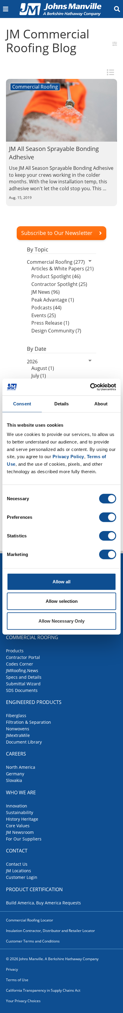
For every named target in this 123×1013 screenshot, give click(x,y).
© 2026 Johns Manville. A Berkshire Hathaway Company (52, 958)
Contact (16, 850)
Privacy (12, 969)
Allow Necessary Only (61, 620)
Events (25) (43, 315)
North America (20, 767)
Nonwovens (17, 729)
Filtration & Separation (28, 722)
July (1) (38, 375)
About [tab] (100, 403)
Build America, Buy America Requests (43, 903)
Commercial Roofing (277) (56, 262)
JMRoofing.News (22, 670)
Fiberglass (16, 715)
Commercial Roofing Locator (29, 920)
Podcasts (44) (46, 307)
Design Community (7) (56, 330)
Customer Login (21, 877)
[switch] (107, 517)
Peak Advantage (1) (52, 299)
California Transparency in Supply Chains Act (43, 990)
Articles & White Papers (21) (62, 268)
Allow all (61, 581)
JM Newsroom (20, 832)
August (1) (42, 368)
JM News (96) (45, 292)
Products (15, 651)
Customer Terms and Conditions (33, 941)
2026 (32, 361)
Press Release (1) (50, 323)
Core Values (18, 825)
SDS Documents (22, 690)
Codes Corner (19, 664)
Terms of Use (17, 979)
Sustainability (19, 812)
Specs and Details (23, 677)
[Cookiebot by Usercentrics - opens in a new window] (90, 387)
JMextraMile (18, 735)
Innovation (16, 806)
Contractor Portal (23, 657)
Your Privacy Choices (23, 1000)
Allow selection (62, 601)
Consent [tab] (22, 403)
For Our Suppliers (23, 839)
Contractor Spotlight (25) (59, 284)
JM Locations (18, 870)
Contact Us (16, 864)
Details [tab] (61, 403)
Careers (16, 753)
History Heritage (22, 819)
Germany (15, 774)
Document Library (24, 742)
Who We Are (21, 792)
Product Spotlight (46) (56, 276)
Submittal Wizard (23, 684)
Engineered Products (33, 702)
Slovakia (14, 780)
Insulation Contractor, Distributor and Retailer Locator (50, 930)
